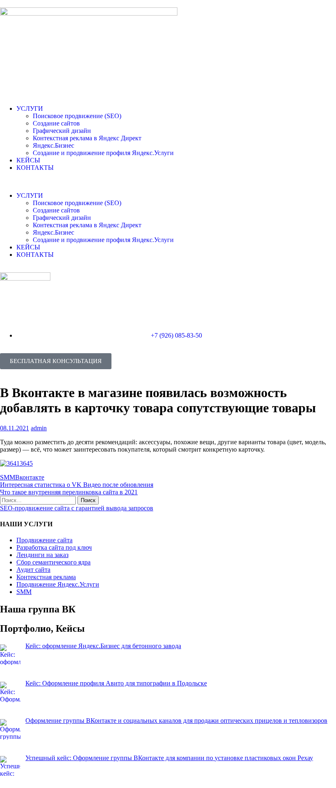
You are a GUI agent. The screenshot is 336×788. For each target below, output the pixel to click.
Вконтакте (29, 477)
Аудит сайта (33, 569)
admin (39, 428)
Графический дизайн (62, 130)
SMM (7, 477)
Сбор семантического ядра (53, 562)
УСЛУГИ (29, 108)
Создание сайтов (56, 123)
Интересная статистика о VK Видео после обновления (76, 484)
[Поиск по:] (38, 499)
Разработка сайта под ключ (54, 547)
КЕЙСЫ (28, 160)
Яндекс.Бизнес (53, 145)
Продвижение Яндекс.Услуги (57, 584)
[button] (168, 181)
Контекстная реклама (46, 576)
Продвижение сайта (44, 540)
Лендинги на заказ (42, 554)
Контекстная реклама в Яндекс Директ (87, 138)
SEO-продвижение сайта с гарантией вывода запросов (76, 508)
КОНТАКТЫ (35, 167)
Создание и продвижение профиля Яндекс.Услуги (103, 152)
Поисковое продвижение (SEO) (77, 115)
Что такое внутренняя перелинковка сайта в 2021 (69, 492)
